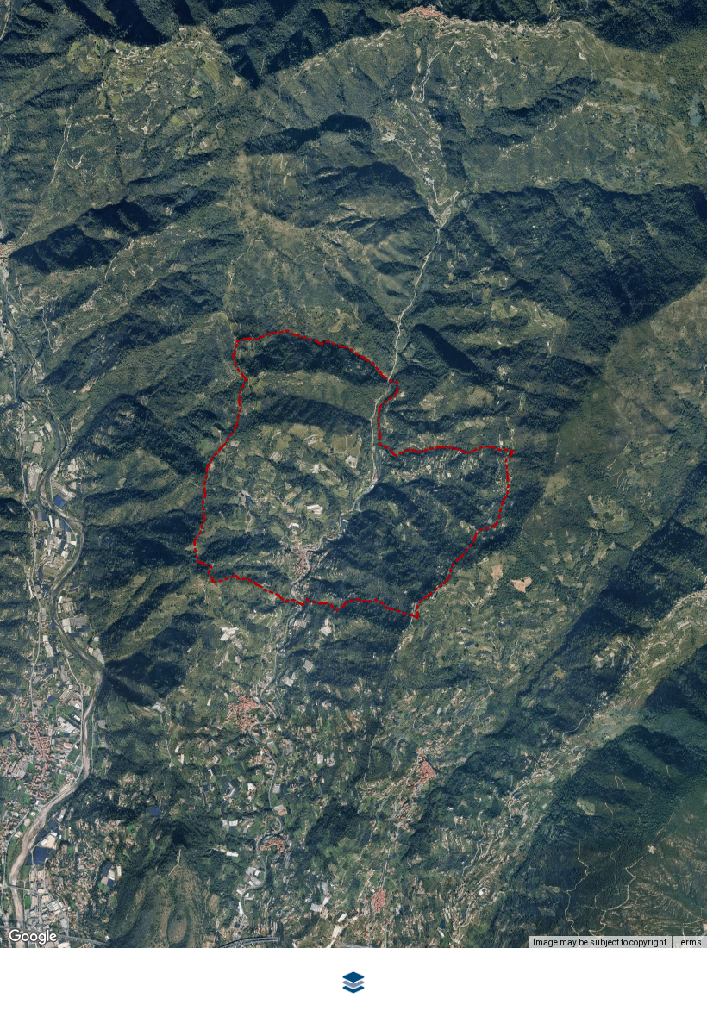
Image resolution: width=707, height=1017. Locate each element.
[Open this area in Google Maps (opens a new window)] (32, 937)
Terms (689, 942)
